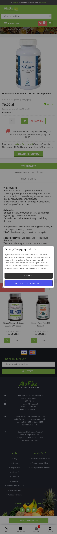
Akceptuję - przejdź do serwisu (28, 283)
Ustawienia (29, 275)
